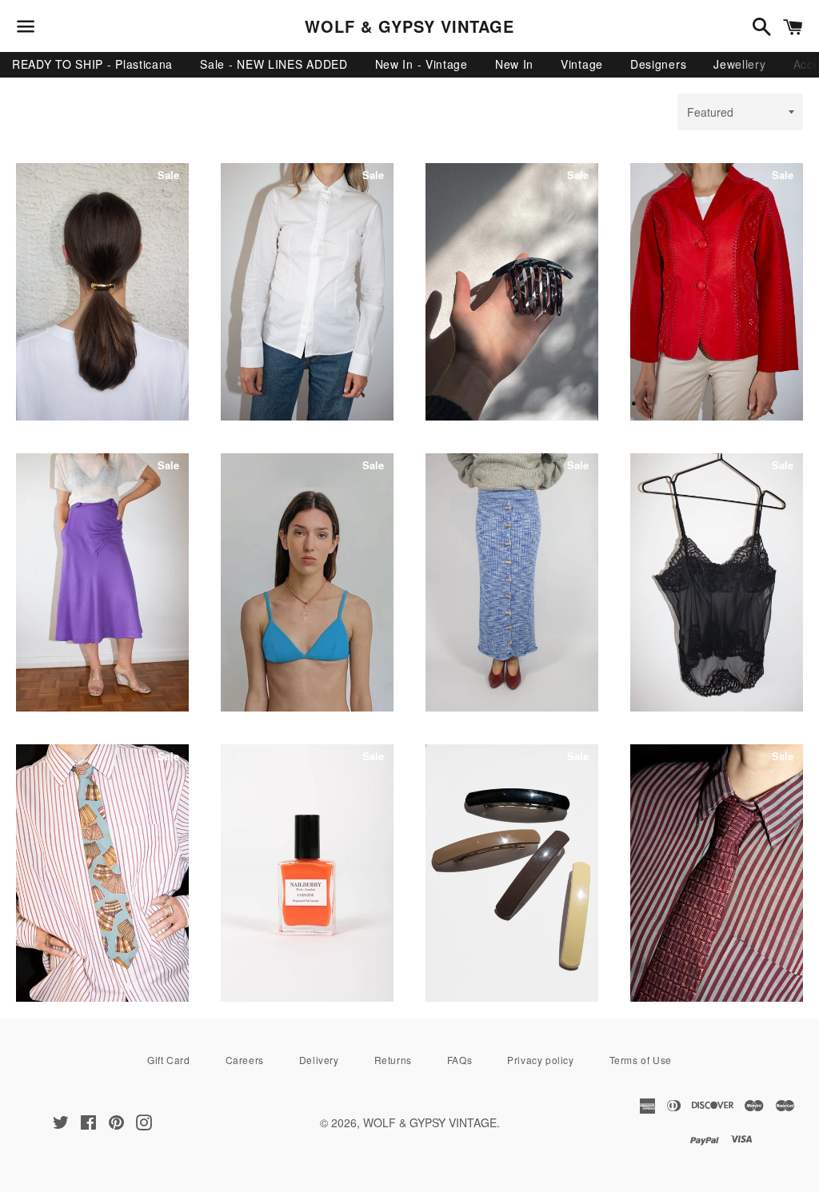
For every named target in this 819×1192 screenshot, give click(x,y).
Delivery (319, 1059)
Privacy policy (540, 1059)
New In (514, 64)
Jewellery (739, 64)
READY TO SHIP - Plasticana (92, 64)
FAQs (459, 1059)
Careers (245, 1059)
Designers (658, 64)
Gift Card (168, 1059)
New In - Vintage (421, 64)
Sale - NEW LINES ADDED (273, 64)
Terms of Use (640, 1059)
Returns (393, 1059)
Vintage (582, 64)
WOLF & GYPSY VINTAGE (409, 26)
